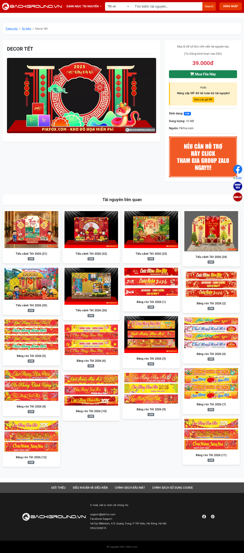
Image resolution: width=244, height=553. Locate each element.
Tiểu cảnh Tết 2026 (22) (91, 253)
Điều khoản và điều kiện (90, 487)
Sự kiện (26, 28)
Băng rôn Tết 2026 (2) (211, 303)
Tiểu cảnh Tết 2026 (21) (31, 253)
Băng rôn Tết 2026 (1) (151, 302)
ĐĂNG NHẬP (230, 6)
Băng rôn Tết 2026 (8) (31, 406)
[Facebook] (204, 517)
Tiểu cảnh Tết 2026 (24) (211, 257)
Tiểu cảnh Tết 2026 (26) (91, 310)
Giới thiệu (58, 487)
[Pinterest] (213, 517)
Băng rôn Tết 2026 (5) (31, 356)
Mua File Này (205, 74)
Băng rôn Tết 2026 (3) (151, 358)
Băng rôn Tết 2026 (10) (91, 411)
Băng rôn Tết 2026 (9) (151, 409)
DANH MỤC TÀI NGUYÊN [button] (82, 6)
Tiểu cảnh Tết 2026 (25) (31, 305)
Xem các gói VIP (203, 99)
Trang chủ (11, 28)
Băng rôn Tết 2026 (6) (91, 360)
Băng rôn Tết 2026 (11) (211, 455)
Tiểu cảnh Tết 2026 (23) (151, 253)
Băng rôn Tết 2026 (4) (211, 354)
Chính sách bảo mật (130, 487)
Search (209, 6)
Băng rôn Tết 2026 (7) (211, 404)
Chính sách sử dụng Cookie (172, 487)
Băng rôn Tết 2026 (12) (31, 457)
